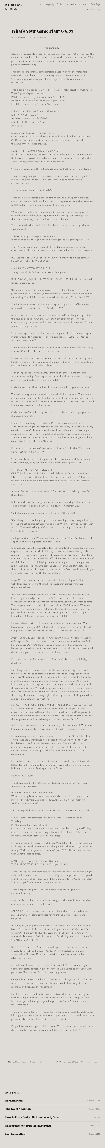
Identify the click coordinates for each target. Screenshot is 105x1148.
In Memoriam (14, 1100)
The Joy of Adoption (18, 1108)
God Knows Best (15, 1134)
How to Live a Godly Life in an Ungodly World (33, 1117)
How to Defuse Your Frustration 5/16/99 (26, 1061)
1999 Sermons (30, 37)
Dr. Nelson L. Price (14, 6)
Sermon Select (41, 37)
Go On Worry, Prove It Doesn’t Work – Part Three (75, 1061)
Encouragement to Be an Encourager (28, 1125)
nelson (21, 37)
